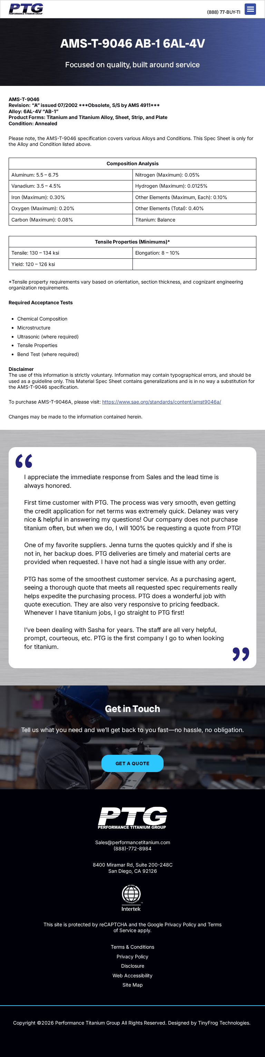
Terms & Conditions (132, 947)
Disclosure (132, 966)
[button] (250, 9)
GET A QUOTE (133, 763)
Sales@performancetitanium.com (132, 842)
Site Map (132, 985)
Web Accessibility (132, 975)
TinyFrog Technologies (223, 1023)
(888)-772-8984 (132, 848)
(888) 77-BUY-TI (224, 12)
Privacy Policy (132, 956)
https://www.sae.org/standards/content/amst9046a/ (161, 402)
